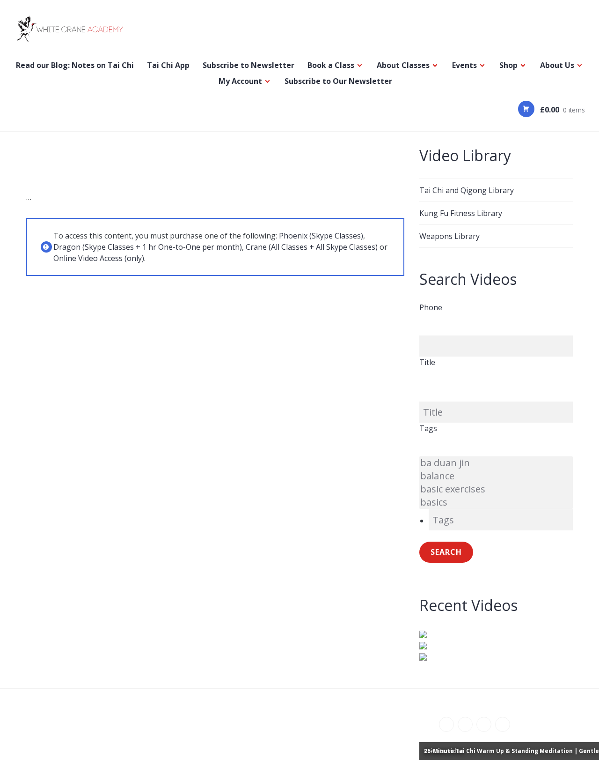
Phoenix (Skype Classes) (321, 236)
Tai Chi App (168, 65)
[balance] (496, 476)
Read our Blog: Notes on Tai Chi (75, 65)
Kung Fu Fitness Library (460, 213)
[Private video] (496, 634)
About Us (557, 65)
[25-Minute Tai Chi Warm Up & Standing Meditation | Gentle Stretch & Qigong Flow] (496, 656)
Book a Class (330, 65)
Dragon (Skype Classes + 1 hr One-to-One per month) (147, 247)
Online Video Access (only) (98, 258)
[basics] (496, 502)
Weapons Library (449, 236)
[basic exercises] (496, 489)
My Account (240, 81)
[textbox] (501, 519)
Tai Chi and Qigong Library (466, 190)
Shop (508, 65)
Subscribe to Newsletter (248, 65)
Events (464, 65)
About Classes (403, 65)
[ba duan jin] (496, 462)
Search (446, 552)
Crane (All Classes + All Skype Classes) (312, 247)
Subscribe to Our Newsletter (338, 81)
